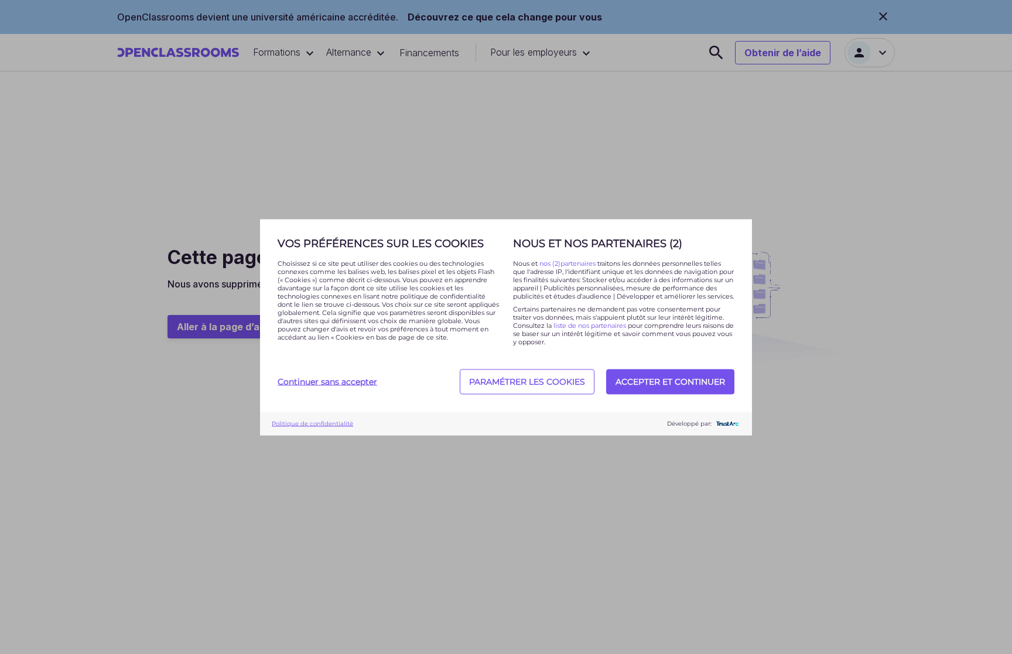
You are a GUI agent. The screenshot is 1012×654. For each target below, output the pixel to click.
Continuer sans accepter (327, 381)
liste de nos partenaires (589, 325)
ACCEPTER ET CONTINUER (670, 381)
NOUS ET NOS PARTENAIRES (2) (597, 243)
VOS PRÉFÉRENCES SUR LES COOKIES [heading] (381, 243)
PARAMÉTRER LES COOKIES (527, 381)
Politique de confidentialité (312, 423)
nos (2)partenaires (568, 263)
